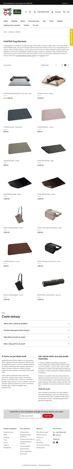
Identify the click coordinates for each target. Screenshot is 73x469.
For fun (6, 442)
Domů (5, 32)
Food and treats (33, 21)
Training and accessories (12, 25)
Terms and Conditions (43, 445)
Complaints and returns (27, 439)
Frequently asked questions (25, 435)
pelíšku (31, 360)
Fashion (26, 25)
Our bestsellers (24, 432)
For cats (35, 25)
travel (42, 55)
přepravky (48, 400)
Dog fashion (7, 447)
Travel (51, 21)
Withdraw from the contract (26, 442)
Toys (44, 21)
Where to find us (41, 434)
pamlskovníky (6, 387)
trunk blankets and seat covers (26, 55)
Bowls (23, 21)
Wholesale (39, 442)
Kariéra (38, 440)
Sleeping (14, 21)
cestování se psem (46, 398)
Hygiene (60, 21)
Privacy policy (40, 447)
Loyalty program (25, 446)
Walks (6, 21)
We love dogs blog (25, 451)
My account (23, 454)
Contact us (39, 437)
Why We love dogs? (42, 432)
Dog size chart (24, 448)
